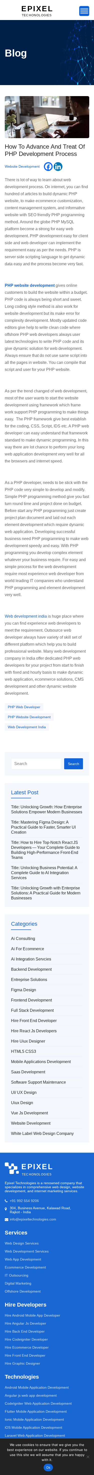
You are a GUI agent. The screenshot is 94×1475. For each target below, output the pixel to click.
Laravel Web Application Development (35, 1435)
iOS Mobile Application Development (33, 1427)
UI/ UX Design (24, 1092)
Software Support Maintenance (38, 1082)
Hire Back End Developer (25, 1331)
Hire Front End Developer (34, 1021)
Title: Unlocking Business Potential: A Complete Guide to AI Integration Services (44, 873)
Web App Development (23, 1259)
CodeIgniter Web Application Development (38, 1403)
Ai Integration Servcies (31, 959)
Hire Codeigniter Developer (26, 1339)
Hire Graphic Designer (22, 1363)
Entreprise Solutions (29, 979)
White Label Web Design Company (42, 1133)
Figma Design (23, 990)
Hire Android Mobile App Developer (32, 1315)
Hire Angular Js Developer (25, 1323)
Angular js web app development (31, 1395)
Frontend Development (31, 1000)
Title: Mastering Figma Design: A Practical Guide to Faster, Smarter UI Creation (43, 827)
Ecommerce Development (25, 1267)
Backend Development (31, 969)
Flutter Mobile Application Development (36, 1411)
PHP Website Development (29, 717)
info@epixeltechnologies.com (33, 1219)
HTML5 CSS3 (23, 1051)
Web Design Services (22, 1243)
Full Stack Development (32, 1010)
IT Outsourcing (16, 1275)
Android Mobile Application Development (37, 1387)
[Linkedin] (58, 166)
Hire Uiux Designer (28, 1041)
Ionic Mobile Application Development (34, 1419)
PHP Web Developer (24, 707)
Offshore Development (23, 1291)
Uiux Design (22, 1103)
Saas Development (28, 1072)
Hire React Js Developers (34, 1031)
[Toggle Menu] (84, 11)
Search (73, 764)
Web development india (26, 616)
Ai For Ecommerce (27, 949)
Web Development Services (27, 1251)
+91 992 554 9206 (24, 1201)
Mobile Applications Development (41, 1062)
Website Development (22, 166)
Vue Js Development (29, 1113)
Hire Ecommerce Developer (27, 1347)
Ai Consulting (23, 938)
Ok (48, 1467)
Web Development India (27, 727)
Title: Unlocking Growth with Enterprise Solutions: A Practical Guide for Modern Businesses (45, 893)
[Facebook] (48, 166)
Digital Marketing (18, 1283)
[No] (87, 1456)
